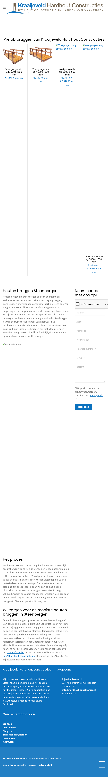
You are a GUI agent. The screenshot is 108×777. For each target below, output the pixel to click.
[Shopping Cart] (103, 8)
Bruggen (7, 724)
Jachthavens (9, 727)
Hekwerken (9, 738)
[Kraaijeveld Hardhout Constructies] (54, 8)
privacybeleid (96, 395)
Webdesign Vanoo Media (14, 765)
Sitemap (32, 765)
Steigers (7, 731)
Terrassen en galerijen (15, 734)
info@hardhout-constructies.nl (19, 656)
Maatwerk (8, 742)
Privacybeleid (45, 765)
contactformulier (15, 652)
